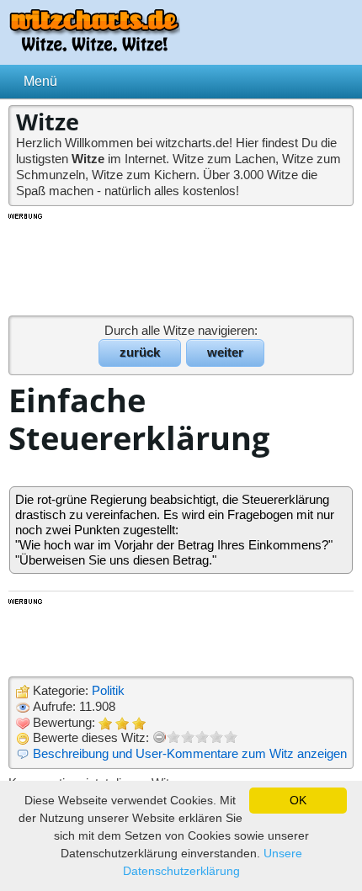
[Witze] (94, 47)
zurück (140, 352)
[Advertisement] (181, 263)
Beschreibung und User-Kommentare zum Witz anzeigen (190, 753)
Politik (108, 690)
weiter (225, 352)
